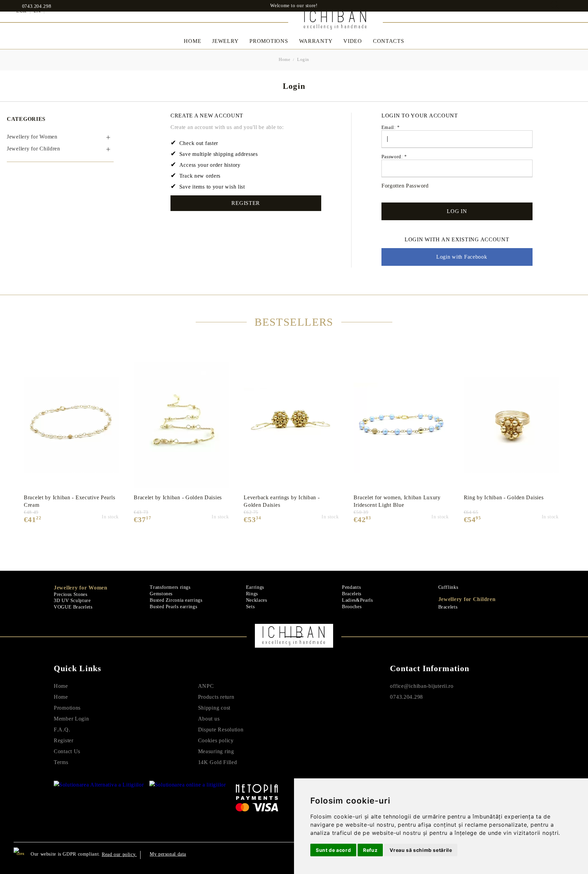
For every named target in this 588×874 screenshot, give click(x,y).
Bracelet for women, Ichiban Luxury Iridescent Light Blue (397, 501)
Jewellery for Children (467, 599)
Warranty (316, 41)
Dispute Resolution (221, 729)
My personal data (168, 854)
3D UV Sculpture (72, 600)
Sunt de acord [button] (333, 850)
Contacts (388, 41)
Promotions (268, 41)
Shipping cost (214, 708)
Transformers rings (170, 587)
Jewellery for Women (81, 587)
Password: (394, 156)
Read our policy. (119, 854)
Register (245, 203)
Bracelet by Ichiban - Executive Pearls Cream (69, 501)
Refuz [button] (370, 850)
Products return (216, 697)
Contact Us (67, 751)
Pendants (351, 587)
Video (352, 41)
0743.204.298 (36, 6)
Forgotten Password (405, 186)
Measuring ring (216, 751)
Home (192, 41)
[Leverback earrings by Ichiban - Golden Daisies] (291, 425)
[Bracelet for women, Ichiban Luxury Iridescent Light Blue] (401, 425)
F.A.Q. (62, 729)
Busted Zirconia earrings (176, 600)
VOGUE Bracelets (73, 607)
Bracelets (351, 593)
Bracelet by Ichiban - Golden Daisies (178, 497)
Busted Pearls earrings (173, 606)
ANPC (206, 686)
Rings (252, 593)
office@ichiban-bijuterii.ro (421, 686)
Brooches (351, 606)
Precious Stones (70, 594)
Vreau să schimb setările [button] (421, 850)
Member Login (71, 719)
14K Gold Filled (217, 762)
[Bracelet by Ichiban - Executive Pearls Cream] (71, 425)
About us (209, 719)
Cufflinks (448, 587)
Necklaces (256, 600)
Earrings (255, 587)
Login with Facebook (461, 257)
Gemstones (161, 593)
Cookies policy (216, 740)
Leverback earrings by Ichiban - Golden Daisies (282, 501)
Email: (390, 127)
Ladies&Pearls (357, 600)
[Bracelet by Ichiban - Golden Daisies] (181, 425)
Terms (61, 762)
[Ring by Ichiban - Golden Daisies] (511, 425)
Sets (250, 606)
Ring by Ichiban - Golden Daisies (504, 497)
